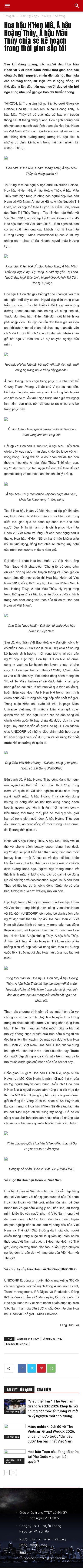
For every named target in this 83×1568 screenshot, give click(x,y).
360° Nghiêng (28, 16)
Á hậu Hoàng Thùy (28, 1338)
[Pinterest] (41, 1368)
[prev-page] (7, 1472)
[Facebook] (22, 1368)
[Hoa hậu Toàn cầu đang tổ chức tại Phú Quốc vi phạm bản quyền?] (15, 1456)
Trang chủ (10, 16)
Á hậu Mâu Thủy (52, 1338)
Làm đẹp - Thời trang (53, 16)
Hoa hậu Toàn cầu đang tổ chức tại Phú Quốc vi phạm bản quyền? (53, 1457)
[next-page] (13, 1472)
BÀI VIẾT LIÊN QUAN (19, 1389)
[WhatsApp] (51, 1368)
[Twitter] (31, 1368)
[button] (7, 6)
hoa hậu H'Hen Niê (17, 1343)
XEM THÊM (44, 1389)
